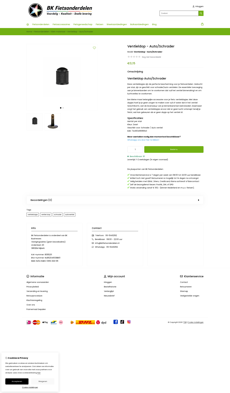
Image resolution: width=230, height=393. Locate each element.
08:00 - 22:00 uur (114, 239)
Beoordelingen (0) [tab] (41, 200)
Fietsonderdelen (40, 24)
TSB (184, 322)
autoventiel (69, 214)
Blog (154, 24)
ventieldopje (33, 214)
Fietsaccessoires (61, 24)
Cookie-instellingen (196, 322)
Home (29, 31)
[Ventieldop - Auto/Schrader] (61, 109)
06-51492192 (111, 235)
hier (39, 372)
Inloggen (199, 6)
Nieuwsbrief (109, 295)
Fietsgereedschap (82, 24)
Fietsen (99, 24)
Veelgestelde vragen (189, 295)
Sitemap (184, 291)
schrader (57, 214)
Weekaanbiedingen (117, 24)
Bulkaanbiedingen (139, 24)
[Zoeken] (201, 13)
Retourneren (186, 286)
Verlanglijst (109, 291)
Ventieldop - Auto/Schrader (80, 31)
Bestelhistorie (110, 286)
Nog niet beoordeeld (151, 57)
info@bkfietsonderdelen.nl (107, 243)
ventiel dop (45, 214)
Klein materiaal (58, 31)
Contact (184, 282)
